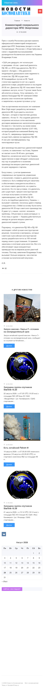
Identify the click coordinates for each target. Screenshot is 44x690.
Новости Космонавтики (20, 12)
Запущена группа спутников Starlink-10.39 (18, 507)
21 (28, 567)
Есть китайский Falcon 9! (16, 447)
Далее (9, 345)
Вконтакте (4, 534)
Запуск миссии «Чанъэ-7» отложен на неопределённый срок (21, 330)
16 (39, 563)
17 (5, 567)
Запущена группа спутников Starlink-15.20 (18, 388)
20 (22, 567)
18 (10, 567)
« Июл (4, 581)
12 (16, 563)
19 (16, 567)
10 (5, 563)
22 (33, 567)
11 (10, 563)
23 (39, 567)
